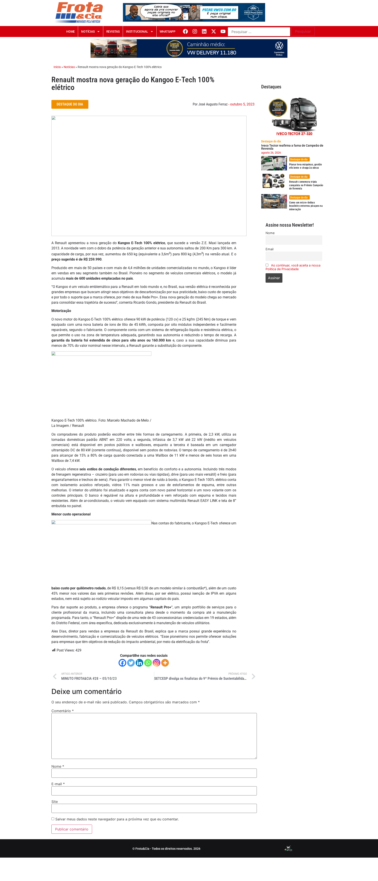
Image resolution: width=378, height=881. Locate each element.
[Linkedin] (204, 31)
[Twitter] (131, 663)
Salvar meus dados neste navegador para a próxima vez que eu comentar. (117, 819)
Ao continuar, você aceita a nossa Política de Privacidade (293, 267)
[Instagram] (195, 31)
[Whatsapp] (148, 663)
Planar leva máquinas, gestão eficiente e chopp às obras (305, 166)
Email (269, 249)
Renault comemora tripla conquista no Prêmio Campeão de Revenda (306, 185)
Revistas (113, 31)
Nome (57, 766)
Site (54, 801)
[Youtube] (223, 31)
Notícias (87, 31)
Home (70, 31)
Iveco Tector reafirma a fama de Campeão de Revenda (292, 147)
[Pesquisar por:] (259, 31)
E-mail (58, 784)
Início (57, 67)
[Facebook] (185, 31)
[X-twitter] (213, 31)
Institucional (137, 31)
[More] (165, 663)
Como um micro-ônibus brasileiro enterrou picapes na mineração (306, 206)
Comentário (62, 711)
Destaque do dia (271, 141)
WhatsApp (167, 31)
